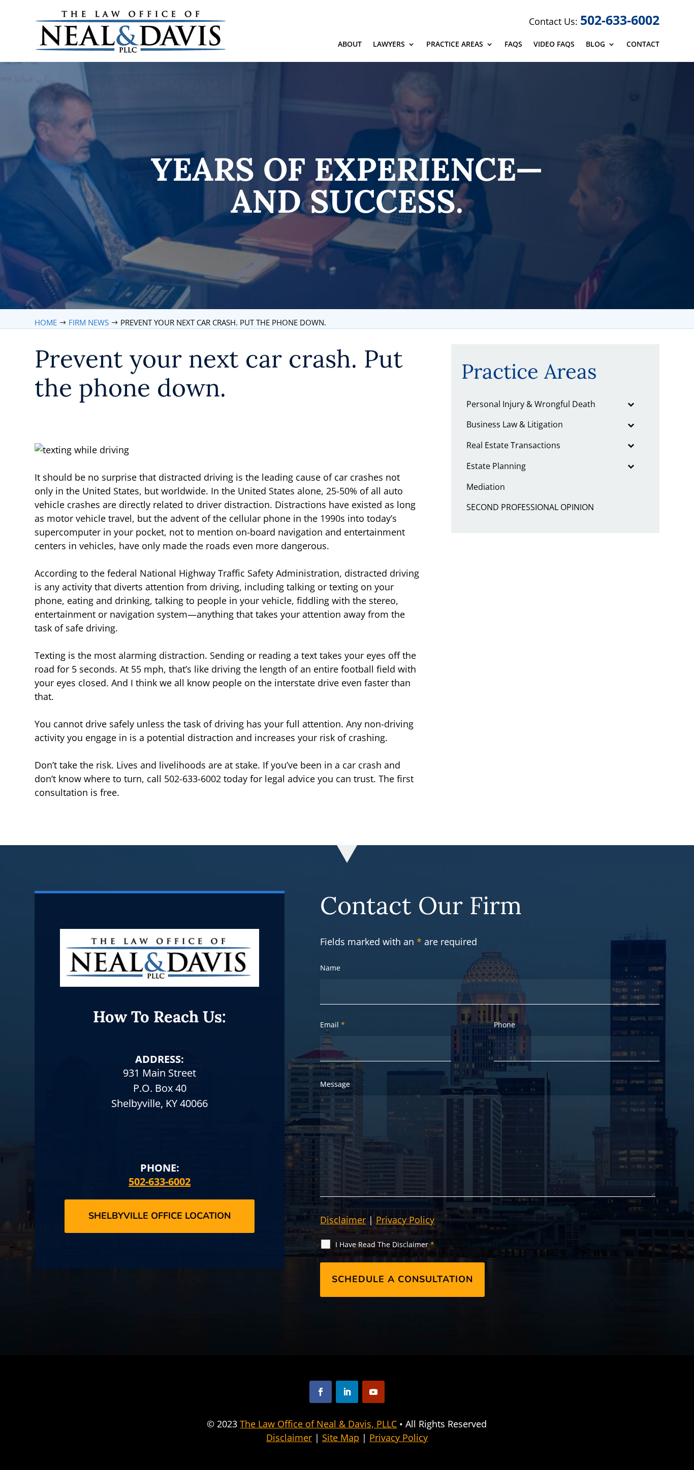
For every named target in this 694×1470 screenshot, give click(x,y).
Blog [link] (595, 45)
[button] (320, 1392)
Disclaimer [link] (289, 1437)
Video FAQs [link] (554, 45)
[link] (132, 31)
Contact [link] (642, 45)
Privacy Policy (405, 1220)
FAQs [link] (513, 45)
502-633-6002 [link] (619, 19)
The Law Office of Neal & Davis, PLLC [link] (318, 1424)
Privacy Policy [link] (398, 1437)
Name (330, 968)
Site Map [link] (340, 1437)
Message (335, 1084)
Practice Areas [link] (454, 45)
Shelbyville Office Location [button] (159, 1216)
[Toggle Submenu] (631, 404)
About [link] (350, 45)
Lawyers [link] (389, 45)
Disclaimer (343, 1220)
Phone (504, 1024)
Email (332, 1024)
